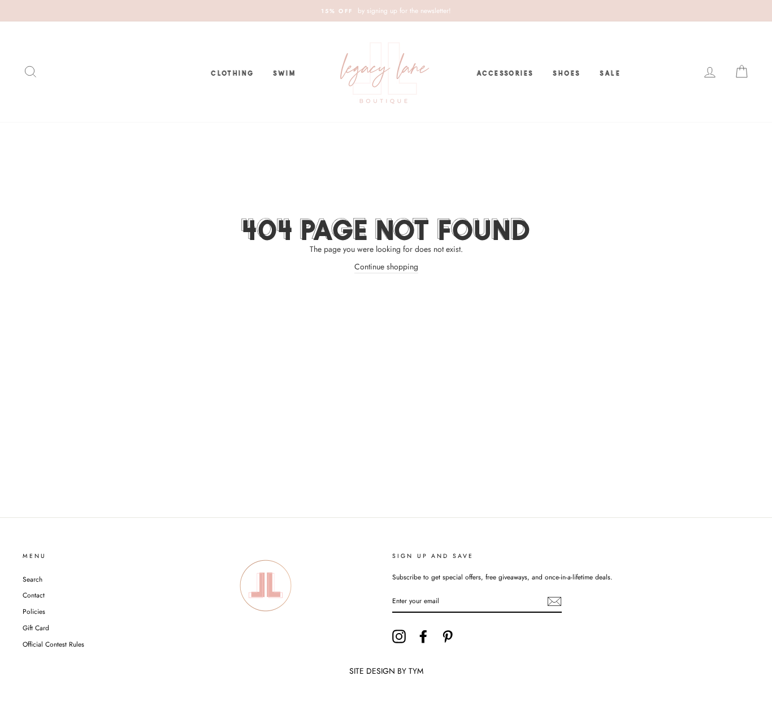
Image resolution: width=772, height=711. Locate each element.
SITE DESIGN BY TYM (386, 671)
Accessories (505, 72)
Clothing (232, 72)
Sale (610, 72)
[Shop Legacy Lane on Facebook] (423, 636)
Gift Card (36, 628)
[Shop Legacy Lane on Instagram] (399, 636)
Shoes (566, 72)
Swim (284, 72)
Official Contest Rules (53, 644)
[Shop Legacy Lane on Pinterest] (447, 636)
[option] (386, 11)
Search (32, 579)
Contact (34, 595)
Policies (34, 611)
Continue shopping (386, 266)
